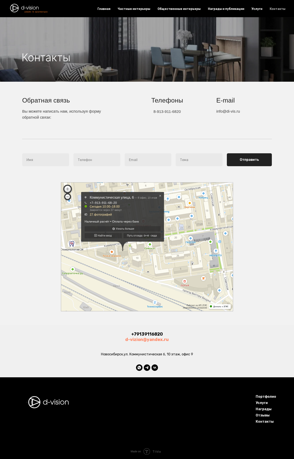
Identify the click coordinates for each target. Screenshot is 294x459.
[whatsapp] (139, 367)
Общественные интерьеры (179, 9)
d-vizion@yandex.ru (147, 339)
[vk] (155, 367)
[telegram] (147, 367)
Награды (264, 409)
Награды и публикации (226, 9)
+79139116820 (147, 334)
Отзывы (263, 415)
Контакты (277, 9)
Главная (103, 9)
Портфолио (266, 397)
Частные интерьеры (134, 9)
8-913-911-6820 (167, 111)
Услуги (257, 9)
